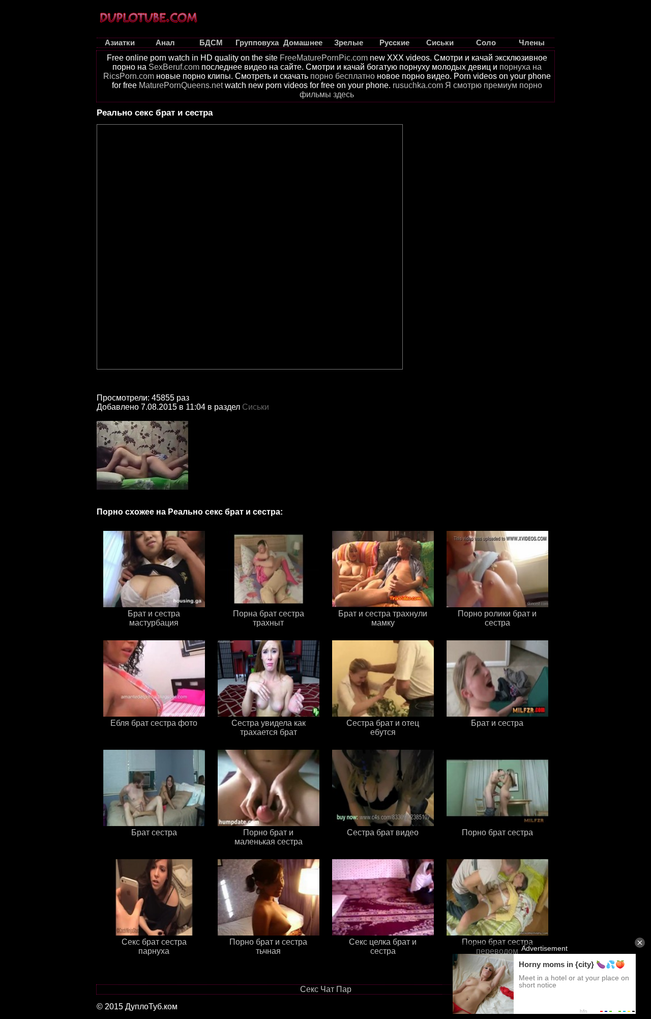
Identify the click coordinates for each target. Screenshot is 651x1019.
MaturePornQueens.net (181, 85)
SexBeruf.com (174, 67)
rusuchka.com (418, 85)
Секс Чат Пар (325, 989)
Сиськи (255, 407)
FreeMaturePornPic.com (324, 57)
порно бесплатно (342, 76)
